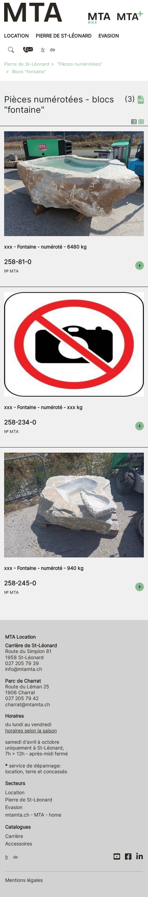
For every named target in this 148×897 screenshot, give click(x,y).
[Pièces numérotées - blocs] (74, 183)
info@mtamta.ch (23, 669)
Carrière (14, 836)
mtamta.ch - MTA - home (33, 815)
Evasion (108, 35)
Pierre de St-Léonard (64, 35)
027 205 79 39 (22, 663)
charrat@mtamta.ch (27, 704)
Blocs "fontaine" (29, 71)
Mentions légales (24, 880)
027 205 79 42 (22, 698)
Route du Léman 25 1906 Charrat (27, 687)
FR (43, 49)
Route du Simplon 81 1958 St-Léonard (31, 651)
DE (52, 49)
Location (16, 35)
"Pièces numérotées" (79, 64)
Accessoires (18, 843)
